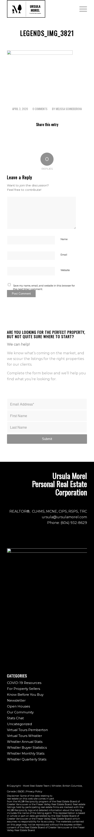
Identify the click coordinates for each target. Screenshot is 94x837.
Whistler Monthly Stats (25, 753)
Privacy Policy (34, 791)
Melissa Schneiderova (69, 109)
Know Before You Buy (25, 694)
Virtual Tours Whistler (24, 736)
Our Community (20, 712)
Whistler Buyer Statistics (27, 747)
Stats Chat (15, 718)
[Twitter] (77, 796)
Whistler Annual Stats (24, 742)
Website (65, 270)
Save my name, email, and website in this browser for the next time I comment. (44, 287)
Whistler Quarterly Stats (26, 759)
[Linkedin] (83, 796)
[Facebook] (64, 796)
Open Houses (18, 706)
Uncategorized (19, 724)
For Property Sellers (23, 689)
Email (64, 254)
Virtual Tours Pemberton (27, 730)
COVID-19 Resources (24, 683)
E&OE (21, 791)
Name (64, 239)
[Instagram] (70, 796)
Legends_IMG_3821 (47, 33)
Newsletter (16, 700)
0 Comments (40, 109)
